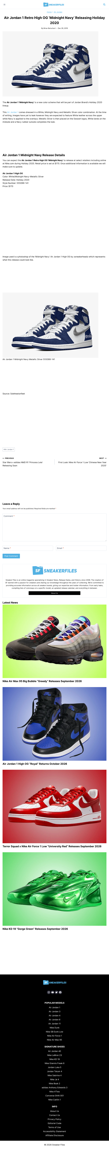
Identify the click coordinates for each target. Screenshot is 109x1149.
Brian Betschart (50, 28)
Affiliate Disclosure (54, 1135)
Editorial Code (54, 1123)
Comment (9, 516)
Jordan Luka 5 (54, 1067)
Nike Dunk (54, 1027)
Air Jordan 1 (12, 112)
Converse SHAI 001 (54, 1095)
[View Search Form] (104, 4)
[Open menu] (4, 4)
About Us (54, 1111)
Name (7, 548)
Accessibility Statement (54, 1131)
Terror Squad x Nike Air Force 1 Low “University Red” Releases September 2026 (52, 846)
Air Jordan (58, 12)
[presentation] (54, 641)
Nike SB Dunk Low (54, 1032)
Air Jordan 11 (54, 1023)
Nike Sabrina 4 (55, 1075)
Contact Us (54, 1115)
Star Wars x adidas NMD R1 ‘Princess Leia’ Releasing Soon (23, 462)
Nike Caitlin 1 (54, 1099)
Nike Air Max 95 (54, 1040)
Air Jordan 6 (54, 1019)
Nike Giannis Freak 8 (54, 1063)
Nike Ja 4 (54, 1079)
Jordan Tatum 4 (54, 1071)
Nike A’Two (54, 1091)
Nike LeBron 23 (54, 1055)
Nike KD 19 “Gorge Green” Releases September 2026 (35, 928)
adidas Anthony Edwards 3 (54, 1087)
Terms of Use (54, 1127)
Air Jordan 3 (54, 1011)
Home (49, 12)
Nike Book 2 (54, 1083)
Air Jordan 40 (54, 1051)
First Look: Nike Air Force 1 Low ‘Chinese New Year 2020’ (82, 462)
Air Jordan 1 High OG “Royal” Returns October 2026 (35, 763)
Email (60, 548)
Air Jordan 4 (54, 1015)
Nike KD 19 (54, 1059)
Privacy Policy (54, 1119)
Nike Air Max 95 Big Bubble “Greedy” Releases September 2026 (42, 681)
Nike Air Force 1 (54, 1036)
